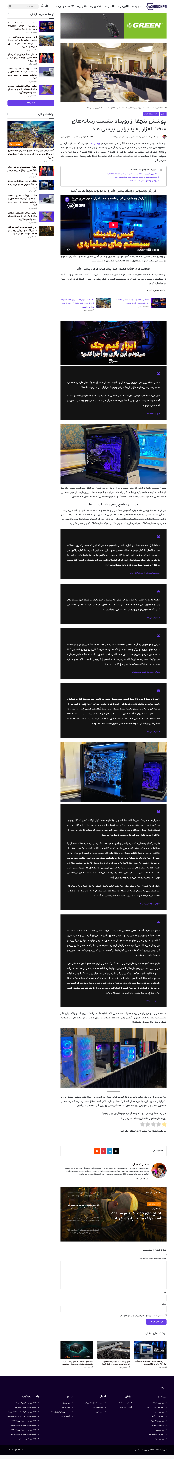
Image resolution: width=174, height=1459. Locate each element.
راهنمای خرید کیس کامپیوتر (26, 1403)
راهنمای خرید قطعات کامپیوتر (25, 1407)
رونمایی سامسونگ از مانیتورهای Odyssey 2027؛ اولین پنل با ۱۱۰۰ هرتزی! (22, 26)
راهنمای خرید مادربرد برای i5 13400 (23, 1434)
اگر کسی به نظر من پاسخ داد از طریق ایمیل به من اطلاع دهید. (141, 1315)
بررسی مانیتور (159, 1438)
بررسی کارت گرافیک (157, 1416)
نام (165, 1292)
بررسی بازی (66, 1403)
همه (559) (31, 103)
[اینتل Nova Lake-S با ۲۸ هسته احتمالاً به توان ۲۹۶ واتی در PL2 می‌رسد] (150, 1350)
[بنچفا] (156, 6)
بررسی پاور (160, 1430)
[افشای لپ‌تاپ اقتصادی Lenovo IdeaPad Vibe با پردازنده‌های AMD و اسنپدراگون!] (46, 90)
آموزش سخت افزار (125, 1403)
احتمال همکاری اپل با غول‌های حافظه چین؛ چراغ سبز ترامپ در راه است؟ (22, 58)
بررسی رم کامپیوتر (157, 1421)
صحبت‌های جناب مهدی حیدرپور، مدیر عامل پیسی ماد (136, 177)
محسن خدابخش (156, 137)
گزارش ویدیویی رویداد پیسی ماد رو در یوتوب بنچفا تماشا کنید (132, 173)
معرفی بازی (66, 1407)
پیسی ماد (94, 143)
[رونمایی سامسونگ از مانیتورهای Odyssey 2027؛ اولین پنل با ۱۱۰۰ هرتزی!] (158, 303)
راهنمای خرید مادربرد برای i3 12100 (24, 1421)
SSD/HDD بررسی (158, 1425)
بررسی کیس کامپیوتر (156, 1434)
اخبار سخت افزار (148, 107)
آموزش (95, 6)
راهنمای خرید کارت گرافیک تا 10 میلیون (22, 1412)
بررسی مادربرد (159, 1412)
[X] (147, 1178)
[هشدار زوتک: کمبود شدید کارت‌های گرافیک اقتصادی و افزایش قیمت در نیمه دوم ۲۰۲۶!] (46, 72)
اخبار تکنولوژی (98, 1407)
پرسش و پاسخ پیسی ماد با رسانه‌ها (143, 180)
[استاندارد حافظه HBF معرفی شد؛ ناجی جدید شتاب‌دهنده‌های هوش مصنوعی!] (76, 1350)
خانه (163, 107)
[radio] (164, 1125)
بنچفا (136, 6)
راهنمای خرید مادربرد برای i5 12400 (23, 1425)
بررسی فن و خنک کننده (155, 1407)
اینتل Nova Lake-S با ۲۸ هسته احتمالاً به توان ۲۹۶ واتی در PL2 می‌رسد (151, 1363)
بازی (81, 6)
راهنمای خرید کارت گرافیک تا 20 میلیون (21, 1416)
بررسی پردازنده (158, 1403)
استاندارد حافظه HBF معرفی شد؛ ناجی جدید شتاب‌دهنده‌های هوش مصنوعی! (77, 1363)
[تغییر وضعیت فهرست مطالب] (161, 170)
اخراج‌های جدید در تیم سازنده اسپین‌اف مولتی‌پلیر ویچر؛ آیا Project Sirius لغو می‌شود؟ (22, 230)
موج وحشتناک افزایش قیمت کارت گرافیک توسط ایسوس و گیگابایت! (116, 1363)
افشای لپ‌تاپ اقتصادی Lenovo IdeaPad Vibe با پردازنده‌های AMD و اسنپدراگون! (22, 89)
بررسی (123, 6)
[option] (113, 1214)
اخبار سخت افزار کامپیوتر (94, 1403)
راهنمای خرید (64, 6)
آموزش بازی (65, 1416)
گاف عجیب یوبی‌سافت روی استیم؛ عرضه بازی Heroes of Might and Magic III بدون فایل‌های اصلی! (77, 303)
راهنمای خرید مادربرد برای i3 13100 (23, 1430)
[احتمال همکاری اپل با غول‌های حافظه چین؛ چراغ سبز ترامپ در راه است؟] (46, 58)
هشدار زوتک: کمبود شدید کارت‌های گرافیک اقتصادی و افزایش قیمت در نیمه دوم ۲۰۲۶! (22, 73)
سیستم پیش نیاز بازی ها (60, 1412)
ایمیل (164, 1304)
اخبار (109, 6)
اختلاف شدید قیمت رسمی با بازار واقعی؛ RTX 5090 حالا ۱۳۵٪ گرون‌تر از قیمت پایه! (134, 1216)
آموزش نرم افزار (126, 1407)
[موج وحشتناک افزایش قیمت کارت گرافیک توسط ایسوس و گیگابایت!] (113, 1350)
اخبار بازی (100, 1412)
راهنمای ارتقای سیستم (27, 1438)
